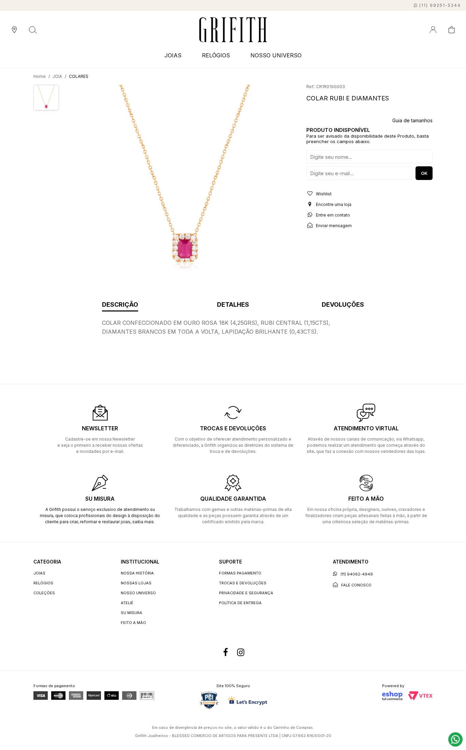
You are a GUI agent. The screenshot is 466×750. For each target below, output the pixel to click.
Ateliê (127, 602)
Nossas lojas (136, 583)
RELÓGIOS (43, 583)
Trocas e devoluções (242, 583)
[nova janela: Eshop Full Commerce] (392, 695)
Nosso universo (138, 593)
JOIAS (39, 573)
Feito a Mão (133, 622)
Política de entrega (240, 602)
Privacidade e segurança (246, 593)
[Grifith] (233, 29)
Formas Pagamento (240, 573)
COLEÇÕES (44, 593)
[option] (184, 179)
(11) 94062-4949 (356, 574)
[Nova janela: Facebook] (225, 652)
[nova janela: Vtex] (420, 695)
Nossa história (137, 573)
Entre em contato (332, 215)
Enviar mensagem (333, 225)
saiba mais (143, 521)
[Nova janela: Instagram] (240, 652)
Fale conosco (356, 585)
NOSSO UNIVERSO (276, 55)
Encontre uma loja (333, 204)
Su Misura (131, 612)
